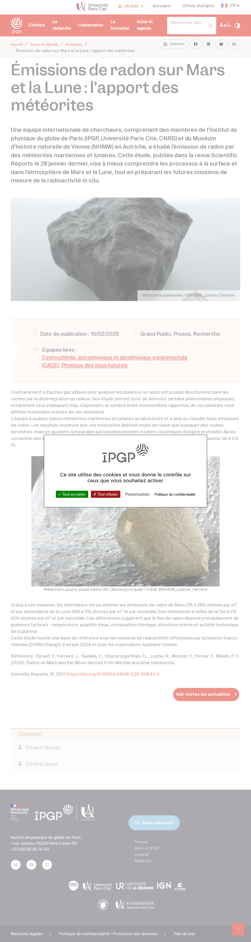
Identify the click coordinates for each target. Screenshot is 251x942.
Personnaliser (137, 494)
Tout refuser (107, 494)
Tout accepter (73, 494)
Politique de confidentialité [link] (174, 494)
